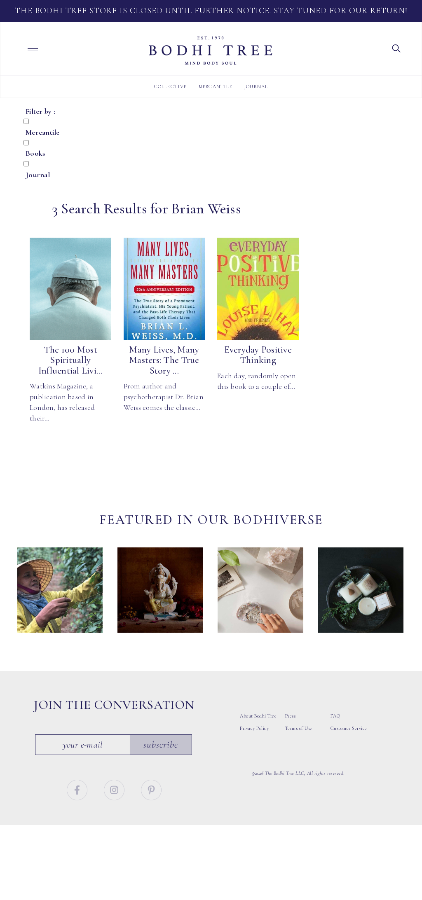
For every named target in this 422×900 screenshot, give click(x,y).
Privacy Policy (254, 728)
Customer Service (349, 728)
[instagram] (115, 788)
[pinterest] (151, 788)
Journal (256, 86)
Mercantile (215, 86)
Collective (170, 86)
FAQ (335, 716)
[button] (396, 47)
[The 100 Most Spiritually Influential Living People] (70, 289)
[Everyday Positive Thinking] (258, 289)
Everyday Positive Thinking (258, 355)
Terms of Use (298, 728)
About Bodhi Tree (258, 716)
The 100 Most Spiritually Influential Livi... (70, 360)
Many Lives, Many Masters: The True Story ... (164, 360)
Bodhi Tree (210, 50)
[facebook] (78, 788)
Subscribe (160, 744)
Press (290, 716)
